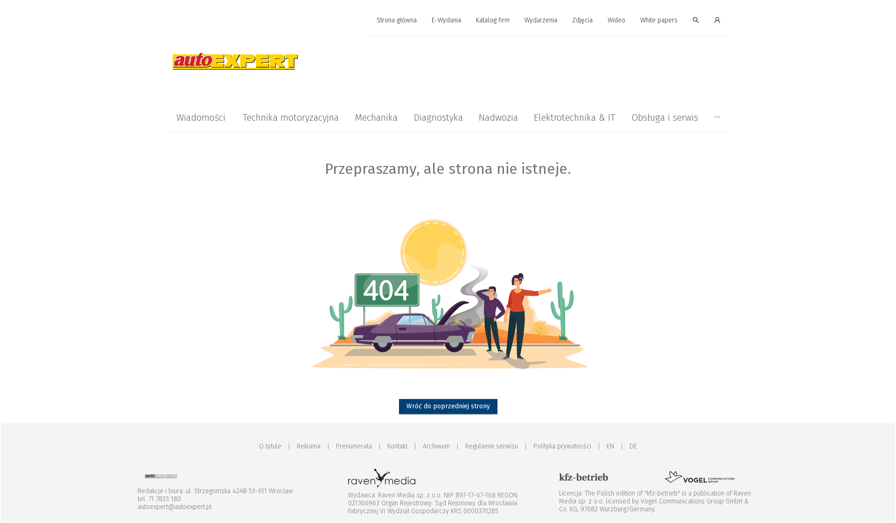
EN (610, 446)
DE (633, 446)
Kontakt (397, 446)
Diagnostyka (438, 117)
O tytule (270, 446)
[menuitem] (396, 21)
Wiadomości (200, 117)
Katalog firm (493, 20)
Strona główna (397, 20)
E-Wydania (446, 20)
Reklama (309, 446)
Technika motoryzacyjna (291, 117)
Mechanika (376, 117)
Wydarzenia (541, 20)
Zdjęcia (582, 20)
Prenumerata (354, 446)
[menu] (448, 20)
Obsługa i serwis (664, 117)
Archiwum (436, 446)
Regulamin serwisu (491, 446)
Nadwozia (498, 117)
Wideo (616, 20)
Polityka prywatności (562, 446)
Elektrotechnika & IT (574, 117)
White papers (659, 20)
